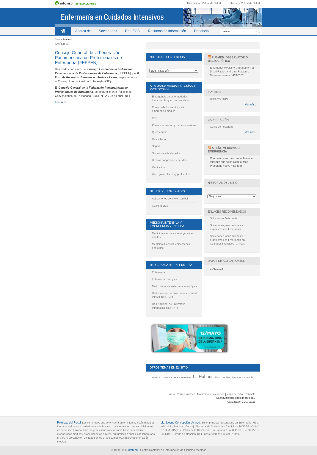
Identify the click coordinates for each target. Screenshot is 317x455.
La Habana (203, 376)
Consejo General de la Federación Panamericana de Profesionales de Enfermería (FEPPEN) (88, 57)
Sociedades (108, 31)
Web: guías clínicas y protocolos (171, 174)
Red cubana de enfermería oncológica (174, 286)
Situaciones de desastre (166, 153)
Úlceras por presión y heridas (169, 160)
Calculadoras (160, 205)
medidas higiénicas (231, 377)
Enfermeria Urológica (164, 279)
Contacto (250, 394)
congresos (167, 377)
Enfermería (158, 272)
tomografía (247, 377)
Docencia (201, 31)
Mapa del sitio (234, 394)
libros (217, 377)
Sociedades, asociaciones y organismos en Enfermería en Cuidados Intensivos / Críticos (227, 240)
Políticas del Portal (69, 422)
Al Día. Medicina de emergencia (224, 149)
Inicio (172, 394)
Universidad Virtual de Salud (204, 3)
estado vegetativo (182, 377)
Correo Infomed (186, 394)
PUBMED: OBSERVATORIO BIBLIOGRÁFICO (228, 59)
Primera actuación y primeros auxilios (174, 125)
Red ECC (132, 31)
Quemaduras (159, 132)
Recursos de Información (167, 31)
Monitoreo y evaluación (210, 394)
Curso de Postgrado (222, 126)
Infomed (132, 450)
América (156, 377)
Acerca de (83, 31)
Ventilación (158, 167)
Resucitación (159, 139)
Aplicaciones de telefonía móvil (170, 198)
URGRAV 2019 (219, 99)
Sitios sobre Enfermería (223, 218)
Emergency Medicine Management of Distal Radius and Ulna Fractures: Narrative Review (232, 71)
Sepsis (156, 146)
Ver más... (250, 104)
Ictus (154, 118)
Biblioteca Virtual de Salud (244, 3)
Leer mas (61, 102)
